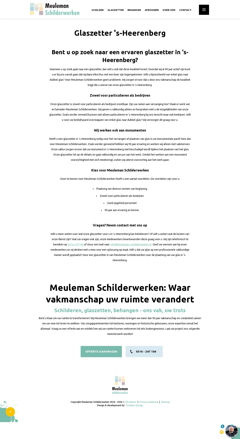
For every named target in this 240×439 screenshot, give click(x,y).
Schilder (98, 10)
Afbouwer (152, 10)
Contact (185, 10)
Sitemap (165, 402)
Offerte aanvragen (101, 351)
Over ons (169, 10)
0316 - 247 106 (146, 351)
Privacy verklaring (148, 402)
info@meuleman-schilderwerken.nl (131, 244)
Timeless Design (134, 405)
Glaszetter (115, 10)
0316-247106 (76, 244)
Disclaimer (130, 402)
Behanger (134, 10)
